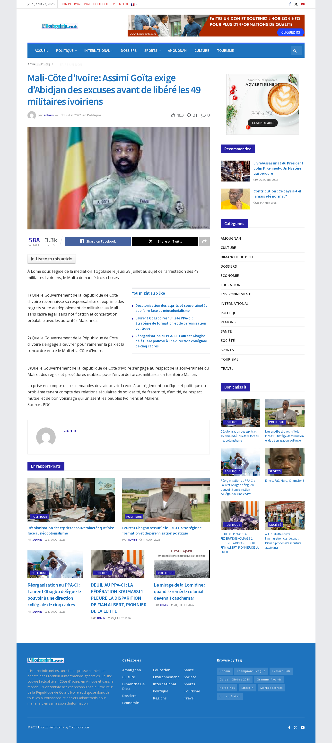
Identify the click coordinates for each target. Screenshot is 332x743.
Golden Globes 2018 (234, 679)
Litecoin (247, 687)
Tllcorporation (79, 727)
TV (113, 4)
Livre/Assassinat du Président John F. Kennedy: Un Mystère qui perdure (278, 168)
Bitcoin (224, 671)
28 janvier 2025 (266, 202)
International (234, 303)
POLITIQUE (65, 50)
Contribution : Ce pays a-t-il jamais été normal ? (277, 194)
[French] (134, 4)
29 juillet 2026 (120, 618)
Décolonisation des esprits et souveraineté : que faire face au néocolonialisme (240, 435)
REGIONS (42, 64)
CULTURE (201, 50)
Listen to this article (54, 259)
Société (228, 340)
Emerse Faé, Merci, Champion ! (284, 481)
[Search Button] (295, 50)
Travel (227, 368)
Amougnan (231, 238)
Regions (228, 322)
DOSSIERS (129, 50)
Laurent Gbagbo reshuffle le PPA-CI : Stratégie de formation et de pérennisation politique (170, 323)
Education (231, 284)
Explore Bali (281, 671)
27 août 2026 (56, 539)
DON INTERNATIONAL (75, 4)
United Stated (229, 696)
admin (49, 115)
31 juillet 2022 (71, 115)
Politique (94, 115)
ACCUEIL (41, 50)
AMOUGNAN (177, 50)
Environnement (236, 294)
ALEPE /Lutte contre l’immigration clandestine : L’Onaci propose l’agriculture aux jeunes (283, 541)
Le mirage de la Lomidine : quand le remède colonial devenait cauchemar (179, 591)
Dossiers (229, 266)
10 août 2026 (56, 611)
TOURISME (225, 50)
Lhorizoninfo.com (50, 727)
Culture (228, 247)
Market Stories (271, 687)
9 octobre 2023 (267, 179)
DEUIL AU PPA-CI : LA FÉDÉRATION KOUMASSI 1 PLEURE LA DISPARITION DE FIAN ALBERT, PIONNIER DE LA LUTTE (118, 598)
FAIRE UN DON (71, 64)
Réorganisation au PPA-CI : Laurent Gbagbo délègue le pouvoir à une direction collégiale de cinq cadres (171, 341)
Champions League (251, 671)
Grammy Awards (269, 679)
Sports (227, 350)
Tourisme (229, 359)
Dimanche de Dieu (237, 257)
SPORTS (150, 50)
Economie (230, 275)
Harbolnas (227, 687)
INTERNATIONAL (97, 50)
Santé (226, 331)
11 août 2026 (151, 539)
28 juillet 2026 (183, 605)
